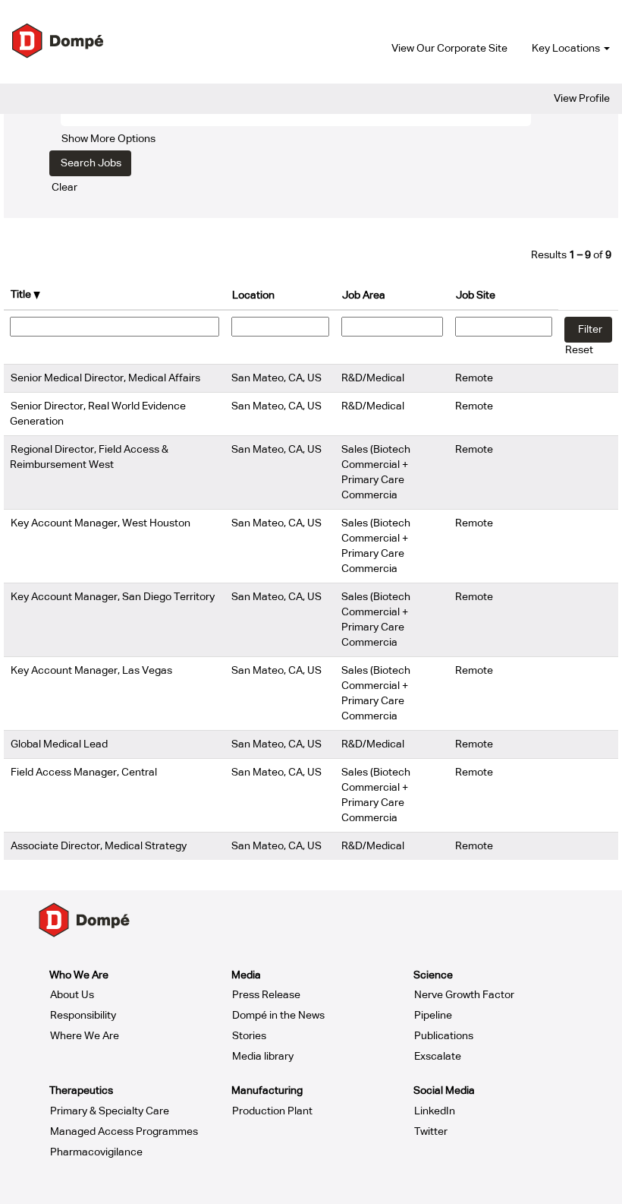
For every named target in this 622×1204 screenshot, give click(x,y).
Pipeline (433, 1015)
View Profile (582, 98)
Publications (443, 1036)
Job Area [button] (363, 295)
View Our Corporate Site (449, 48)
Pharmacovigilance (96, 1152)
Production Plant (272, 1111)
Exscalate (437, 1056)
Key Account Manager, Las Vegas (91, 670)
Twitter (431, 1132)
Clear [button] (64, 187)
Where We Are (84, 1036)
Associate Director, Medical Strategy (99, 846)
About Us (72, 995)
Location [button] (253, 295)
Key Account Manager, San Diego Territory (113, 597)
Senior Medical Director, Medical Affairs (105, 378)
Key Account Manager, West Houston (100, 523)
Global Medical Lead (59, 744)
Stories (249, 1036)
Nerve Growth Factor (464, 995)
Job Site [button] (475, 295)
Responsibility (83, 1015)
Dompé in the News (278, 1015)
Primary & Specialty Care (109, 1111)
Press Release (266, 995)
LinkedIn (434, 1111)
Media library (263, 1056)
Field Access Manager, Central (84, 772)
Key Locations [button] (567, 48)
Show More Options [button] (108, 139)
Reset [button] (579, 350)
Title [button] (22, 294)
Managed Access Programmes (124, 1132)
